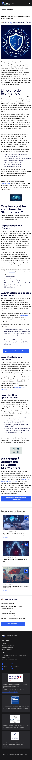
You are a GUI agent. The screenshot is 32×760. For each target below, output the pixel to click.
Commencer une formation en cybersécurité (16, 498)
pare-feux (12, 272)
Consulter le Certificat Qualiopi (10, 692)
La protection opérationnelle (9, 616)
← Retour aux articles (7, 9)
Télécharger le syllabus (8, 645)
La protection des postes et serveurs (11, 611)
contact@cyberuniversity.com (9, 659)
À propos (4, 643)
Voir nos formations (12, 623)
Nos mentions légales (7, 647)
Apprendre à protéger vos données (16, 351)
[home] (8, 3)
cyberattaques (24, 315)
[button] (29, 3)
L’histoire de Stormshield (8, 603)
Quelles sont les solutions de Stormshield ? (12, 606)
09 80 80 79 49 (6, 657)
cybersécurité (5, 183)
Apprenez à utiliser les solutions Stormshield (13, 618)
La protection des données (8, 613)
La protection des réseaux (8, 608)
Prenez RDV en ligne (7, 649)
